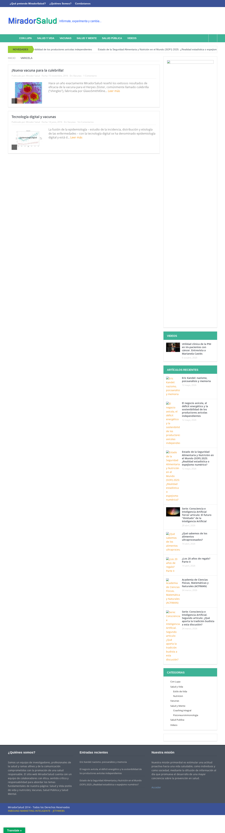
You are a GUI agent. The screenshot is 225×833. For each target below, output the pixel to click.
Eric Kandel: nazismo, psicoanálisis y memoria (196, 379)
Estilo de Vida (180, 691)
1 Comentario (90, 75)
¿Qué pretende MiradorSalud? (28, 3)
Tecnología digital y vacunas (34, 117)
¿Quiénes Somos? (60, 3)
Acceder (156, 787)
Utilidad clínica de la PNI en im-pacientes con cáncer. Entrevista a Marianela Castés (196, 348)
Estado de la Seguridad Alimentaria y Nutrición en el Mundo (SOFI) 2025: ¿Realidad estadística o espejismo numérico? (152, 49)
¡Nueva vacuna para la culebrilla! (37, 70)
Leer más (114, 91)
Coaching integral (182, 710)
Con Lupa (25, 38)
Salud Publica (177, 719)
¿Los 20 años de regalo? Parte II (196, 560)
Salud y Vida (45, 38)
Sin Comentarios (86, 121)
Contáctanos (83, 3)
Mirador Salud (33, 75)
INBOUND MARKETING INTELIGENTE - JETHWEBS (36, 810)
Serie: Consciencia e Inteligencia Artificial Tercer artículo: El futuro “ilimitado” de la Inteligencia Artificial (196, 515)
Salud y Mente (87, 38)
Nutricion (178, 696)
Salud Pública (112, 38)
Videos (131, 38)
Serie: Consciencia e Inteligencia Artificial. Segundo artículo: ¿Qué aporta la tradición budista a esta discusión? (198, 618)
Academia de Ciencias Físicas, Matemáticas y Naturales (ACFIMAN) (195, 583)
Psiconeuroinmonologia (185, 715)
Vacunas (65, 38)
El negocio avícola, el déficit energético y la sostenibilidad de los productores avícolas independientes (195, 409)
